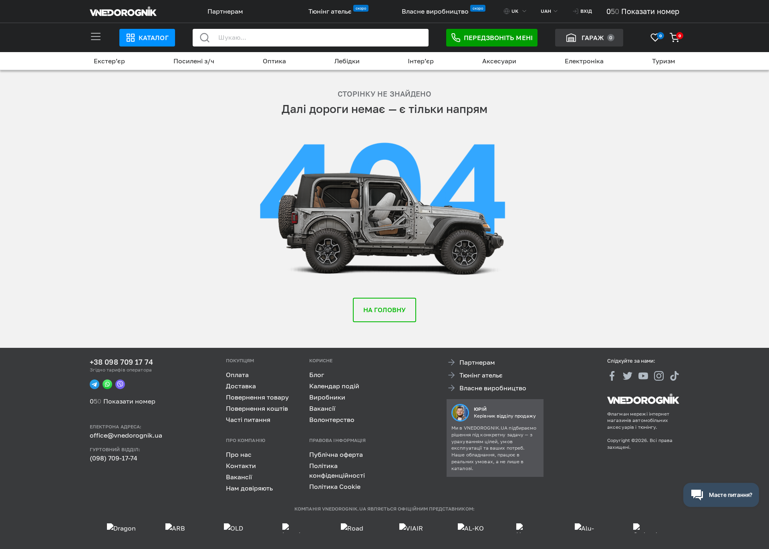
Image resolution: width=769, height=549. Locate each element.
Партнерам (225, 11)
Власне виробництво (435, 11)
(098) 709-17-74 (113, 458)
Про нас (239, 454)
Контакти (241, 465)
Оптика (274, 61)
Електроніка (584, 61)
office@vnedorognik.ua (126, 435)
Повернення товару (257, 397)
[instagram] (659, 375)
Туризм (663, 61)
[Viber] (120, 384)
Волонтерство (331, 420)
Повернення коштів (257, 408)
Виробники (327, 397)
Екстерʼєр (109, 61)
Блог (316, 375)
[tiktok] (674, 375)
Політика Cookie (334, 486)
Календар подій (334, 386)
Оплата (237, 375)
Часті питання (248, 420)
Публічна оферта (336, 454)
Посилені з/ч (193, 61)
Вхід (586, 11)
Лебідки (347, 61)
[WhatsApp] (107, 384)
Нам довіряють (249, 488)
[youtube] (643, 375)
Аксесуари (499, 61)
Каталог (153, 38)
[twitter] (627, 375)
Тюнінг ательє (330, 11)
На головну (384, 310)
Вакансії (322, 408)
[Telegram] (94, 384)
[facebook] (612, 375)
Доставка (241, 386)
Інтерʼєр (421, 61)
